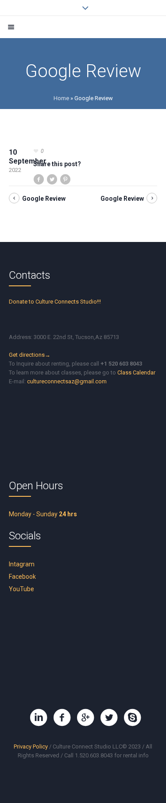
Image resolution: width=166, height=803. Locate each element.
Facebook (22, 576)
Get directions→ (29, 354)
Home (61, 98)
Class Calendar (136, 372)
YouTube (21, 589)
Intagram (22, 564)
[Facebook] (62, 717)
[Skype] (132, 717)
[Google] (85, 717)
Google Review (44, 198)
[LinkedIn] (38, 717)
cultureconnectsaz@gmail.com (67, 381)
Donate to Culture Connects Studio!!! (55, 301)
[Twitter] (109, 717)
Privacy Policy (31, 746)
